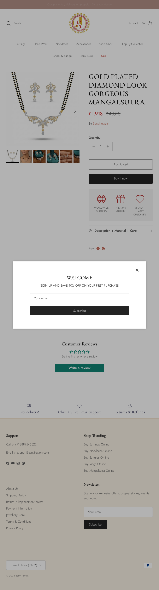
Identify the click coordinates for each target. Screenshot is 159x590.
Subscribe (79, 310)
